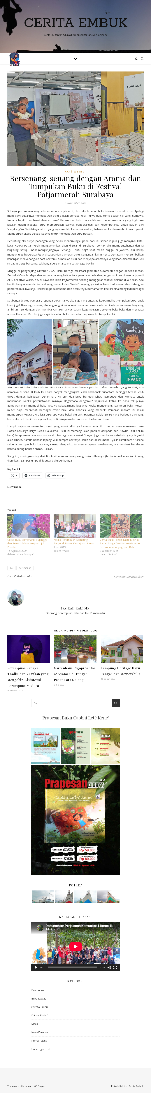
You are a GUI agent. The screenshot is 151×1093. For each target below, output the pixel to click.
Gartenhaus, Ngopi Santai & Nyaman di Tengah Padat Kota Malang (74, 674)
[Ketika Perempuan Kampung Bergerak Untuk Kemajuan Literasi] (75, 526)
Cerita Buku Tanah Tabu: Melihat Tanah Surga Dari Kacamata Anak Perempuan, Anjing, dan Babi (120, 543)
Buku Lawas (38, 998)
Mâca (34, 1024)
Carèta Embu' (75, 171)
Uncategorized (40, 1049)
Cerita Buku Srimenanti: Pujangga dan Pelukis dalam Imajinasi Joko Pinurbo (27, 543)
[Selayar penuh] (115, 967)
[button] (42, 896)
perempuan (25, 568)
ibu (11, 568)
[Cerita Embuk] (14, 58)
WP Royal (39, 1086)
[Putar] (36, 967)
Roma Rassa (39, 1040)
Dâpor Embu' (39, 1015)
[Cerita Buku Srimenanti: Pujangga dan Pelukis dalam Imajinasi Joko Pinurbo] (28, 526)
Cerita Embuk (75, 23)
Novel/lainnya (39, 1032)
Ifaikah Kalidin (23, 576)
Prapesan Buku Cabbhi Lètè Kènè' (75, 718)
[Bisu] (109, 967)
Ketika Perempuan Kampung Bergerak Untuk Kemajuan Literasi (74, 541)
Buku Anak (37, 990)
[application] (75, 946)
